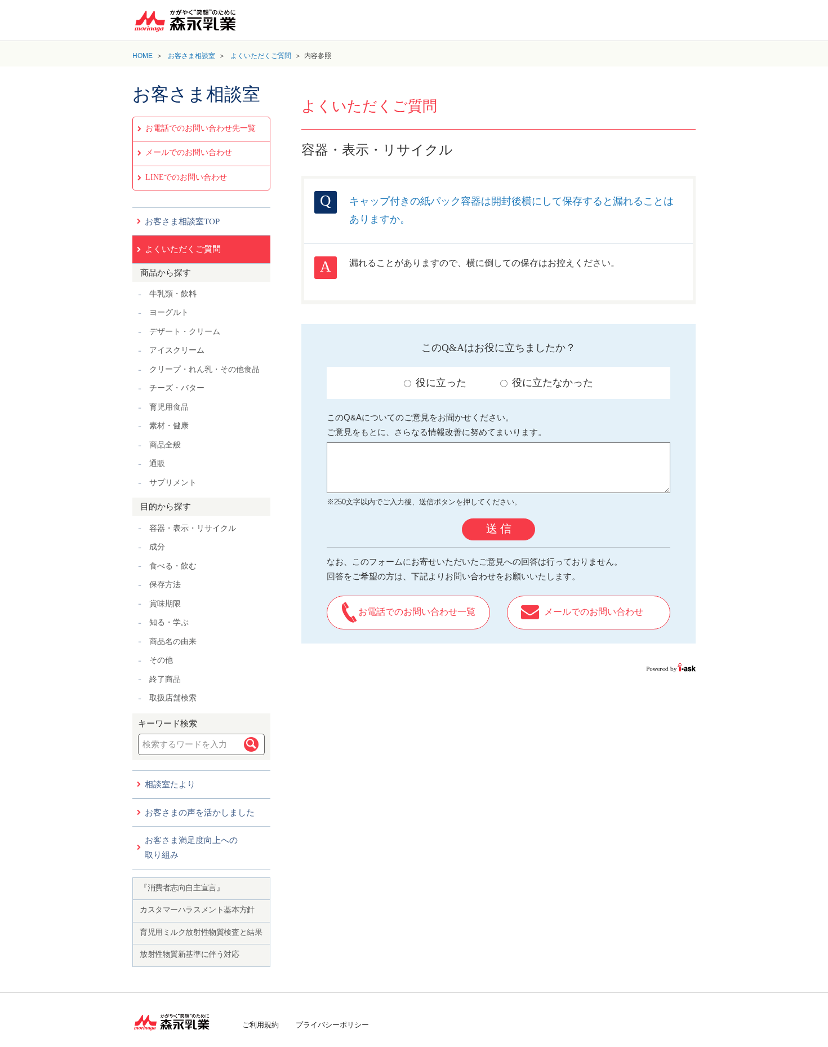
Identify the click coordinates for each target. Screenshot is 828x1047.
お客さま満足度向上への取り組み (191, 847)
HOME (142, 56)
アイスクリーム (176, 350)
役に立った (441, 383)
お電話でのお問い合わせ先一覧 (200, 128)
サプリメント (173, 482)
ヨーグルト (169, 312)
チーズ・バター (176, 388)
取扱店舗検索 (173, 698)
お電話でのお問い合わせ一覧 (416, 611)
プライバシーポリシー (332, 1025)
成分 (157, 547)
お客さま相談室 (191, 56)
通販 (157, 463)
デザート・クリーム (184, 331)
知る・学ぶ (169, 622)
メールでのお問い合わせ (188, 152)
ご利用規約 (260, 1025)
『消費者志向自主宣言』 (182, 888)
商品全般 (165, 445)
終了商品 (165, 679)
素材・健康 (169, 426)
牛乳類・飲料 (173, 294)
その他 (161, 660)
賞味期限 (165, 604)
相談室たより (170, 784)
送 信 (498, 528)
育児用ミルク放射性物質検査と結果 (201, 932)
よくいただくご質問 (260, 56)
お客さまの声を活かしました (200, 812)
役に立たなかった (552, 383)
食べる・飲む (173, 566)
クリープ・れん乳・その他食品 (204, 369)
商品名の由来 (173, 641)
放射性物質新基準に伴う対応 (189, 954)
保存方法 (165, 584)
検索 (251, 744)
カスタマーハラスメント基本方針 (197, 910)
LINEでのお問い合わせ (186, 177)
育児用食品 (169, 407)
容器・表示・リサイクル (192, 528)
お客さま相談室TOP (182, 221)
